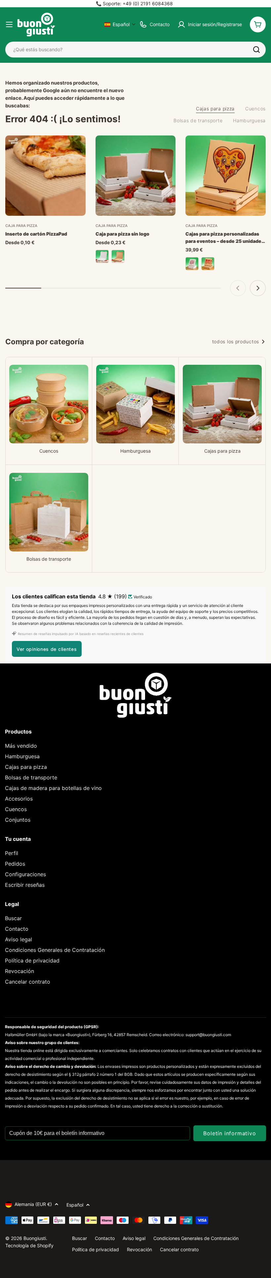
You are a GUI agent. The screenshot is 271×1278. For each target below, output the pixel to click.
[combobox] (135, 49)
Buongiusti (34, 1238)
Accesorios (19, 798)
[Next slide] (258, 288)
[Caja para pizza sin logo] (136, 175)
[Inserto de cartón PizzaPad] (45, 175)
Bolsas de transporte (31, 777)
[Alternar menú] (9, 24)
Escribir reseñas (25, 885)
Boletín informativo (229, 1133)
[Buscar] (256, 50)
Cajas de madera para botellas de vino (53, 788)
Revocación (19, 971)
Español (74, 1205)
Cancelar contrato (27, 981)
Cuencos (16, 809)
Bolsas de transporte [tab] (198, 120)
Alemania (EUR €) (33, 1204)
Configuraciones (25, 874)
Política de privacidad (32, 960)
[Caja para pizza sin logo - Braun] (118, 256)
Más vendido (21, 745)
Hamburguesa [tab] (249, 120)
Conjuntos (17, 819)
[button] (120, 24)
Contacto (16, 928)
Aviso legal (18, 939)
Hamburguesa (22, 756)
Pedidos (15, 863)
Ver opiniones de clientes (47, 649)
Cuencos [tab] (255, 108)
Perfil (11, 853)
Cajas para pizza (26, 767)
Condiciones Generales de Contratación (55, 950)
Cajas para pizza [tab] (215, 108)
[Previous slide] (238, 288)
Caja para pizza (21, 225)
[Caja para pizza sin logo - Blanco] (102, 256)
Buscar (13, 918)
